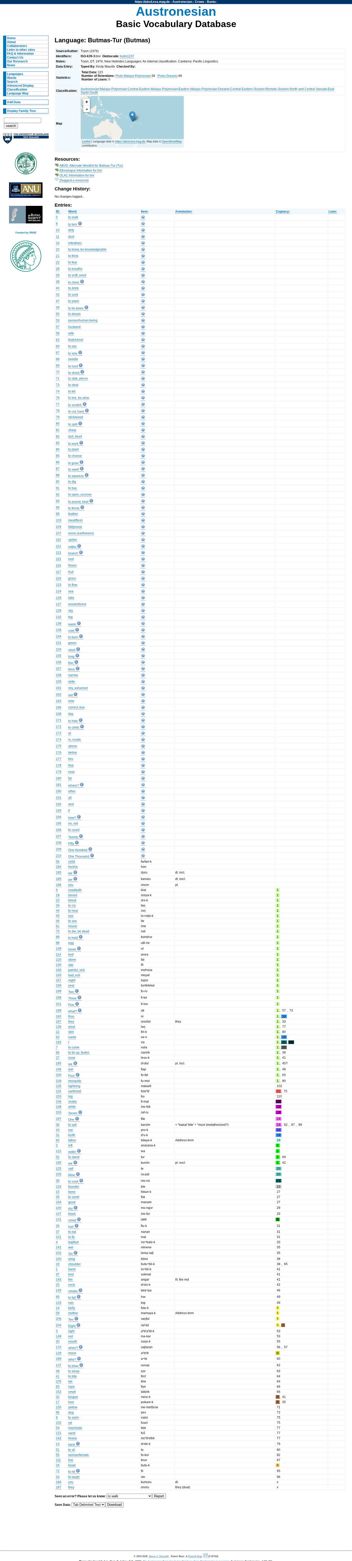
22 (58, 262)
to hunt (73, 366)
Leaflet (86, 141)
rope (71, 1386)
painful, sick (76, 970)
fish (70, 1460)
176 (58, 752)
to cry (72, 905)
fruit (70, 572)
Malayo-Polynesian (113, 89)
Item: (144, 211)
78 (58, 411)
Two (71, 992)
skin (71, 1032)
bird (71, 1274)
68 (58, 359)
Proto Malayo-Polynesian (133, 76)
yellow (72, 1407)
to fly (71, 1237)
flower (72, 565)
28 (58, 269)
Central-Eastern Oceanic (247, 89)
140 (58, 1208)
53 (58, 320)
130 (58, 965)
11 (57, 236)
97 (58, 1274)
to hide (73, 721)
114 (58, 954)
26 (58, 1226)
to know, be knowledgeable (87, 249)
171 (58, 720)
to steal (73, 385)
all (70, 797)
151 (58, 643)
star (70, 965)
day (70, 714)
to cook (73, 1181)
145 (58, 1290)
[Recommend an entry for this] (143, 218)
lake (71, 598)
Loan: (333, 211)
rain (71, 1303)
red (70, 1336)
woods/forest (77, 604)
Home (11, 38)
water (72, 1152)
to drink (73, 288)
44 (58, 910)
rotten (72, 547)
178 (58, 765)
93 (58, 501)
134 (58, 1186)
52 (58, 1157)
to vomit (73, 1197)
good (72, 1202)
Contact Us (15, 57)
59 (58, 1313)
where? (73, 785)
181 (58, 785)
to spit (72, 1125)
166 (58, 707)
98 (58, 943)
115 (58, 559)
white (72, 1107)
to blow (73, 1366)
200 (58, 1075)
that (70, 765)
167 (58, 980)
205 (58, 1174)
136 (58, 1027)
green (72, 643)
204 (58, 1325)
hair (71, 1226)
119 (58, 1091)
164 (58, 1202)
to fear (72, 262)
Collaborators (17, 46)
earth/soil (74, 1091)
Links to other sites (21, 50)
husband (74, 327)
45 (58, 916)
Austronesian (182, 2)
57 (58, 327)
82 (58, 436)
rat (70, 1423)
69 (58, 365)
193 (58, 810)
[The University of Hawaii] (26, 165)
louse (72, 949)
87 (58, 469)
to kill (72, 391)
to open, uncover (80, 494)
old (70, 695)
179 (58, 772)
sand (71, 1433)
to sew (72, 353)
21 (58, 256)
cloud (72, 1220)
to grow (73, 463)
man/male (75, 1428)
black (72, 1214)
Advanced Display (20, 85)
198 (58, 991)
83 (58, 443)
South (94, 92)
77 (58, 404)
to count (73, 830)
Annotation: (183, 211)
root (71, 559)
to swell (73, 469)
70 (58, 372)
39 (58, 1181)
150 (58, 1407)
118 (58, 578)
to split (72, 424)
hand (72, 1269)
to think (73, 256)
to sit (71, 1450)
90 (58, 481)
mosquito (74, 1081)
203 (58, 1112)
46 (58, 921)
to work (73, 444)
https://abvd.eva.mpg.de (152, 2)
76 (58, 398)
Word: (72, 211)
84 (58, 449)
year (71, 985)
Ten (70, 1319)
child (71, 861)
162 (58, 694)
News (11, 65)
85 (58, 456)
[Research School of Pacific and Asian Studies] (26, 191)
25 (58, 1285)
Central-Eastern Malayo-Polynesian (153, 89)
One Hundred (77, 850)
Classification (17, 89)
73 (58, 385)
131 (58, 1219)
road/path (75, 890)
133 (58, 1303)
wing (71, 1259)
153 (58, 1096)
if (69, 810)
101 (58, 1237)
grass (72, 578)
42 (58, 294)
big (70, 1096)
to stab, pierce (78, 378)
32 (58, 1397)
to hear (73, 910)
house (72, 926)
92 (58, 494)
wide (71, 681)
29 (58, 275)
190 (58, 791)
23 (58, 900)
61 (58, 926)
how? (72, 818)
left (70, 1145)
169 (58, 985)
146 (58, 1069)
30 (58, 1341)
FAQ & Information (20, 53)
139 (58, 630)
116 (58, 565)
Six (70, 1254)
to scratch (75, 405)
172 (58, 727)
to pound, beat (78, 502)
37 (58, 1232)
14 (58, 1308)
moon (72, 1353)
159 (58, 681)
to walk (73, 217)
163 (58, 701)
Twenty (73, 837)
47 (58, 301)
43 (58, 1130)
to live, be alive (78, 398)
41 (58, 1376)
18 (58, 895)
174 (58, 739)
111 (58, 1460)
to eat (72, 1232)
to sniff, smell (77, 275)
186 (58, 885)
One (71, 1119)
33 (58, 1477)
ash (70, 1069)
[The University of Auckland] (26, 140)
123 (58, 585)
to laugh (74, 1477)
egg (71, 943)
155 (58, 656)
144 (58, 636)
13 (58, 1444)
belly (71, 1308)
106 (58, 1101)
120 (58, 959)
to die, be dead (78, 931)
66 (58, 1052)
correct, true (76, 707)
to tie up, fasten (78, 1052)
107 (58, 533)
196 (58, 830)
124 (58, 591)
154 (58, 649)
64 (58, 346)
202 (58, 1253)
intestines (75, 243)
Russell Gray (195, 1556)
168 (58, 714)
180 (58, 778)
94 (58, 507)
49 (58, 307)
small (72, 1392)
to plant (73, 449)
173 (58, 733)
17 (58, 1402)
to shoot (73, 373)
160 (58, 970)
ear (70, 1130)
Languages (15, 74)
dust (71, 236)
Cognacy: (283, 211)
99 (58, 514)
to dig (72, 481)
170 (58, 1347)
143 (58, 1279)
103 (58, 520)
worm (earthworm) (81, 533)
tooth (71, 1135)
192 (58, 804)
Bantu (211, 2)
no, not (73, 823)
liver (71, 1402)
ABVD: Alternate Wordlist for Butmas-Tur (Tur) (91, 165)
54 (58, 1428)
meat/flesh (75, 520)
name (72, 1037)
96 (58, 1412)
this (70, 759)
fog (70, 617)
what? (72, 1011)
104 (58, 527)
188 (58, 1010)
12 (58, 1032)
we (70, 873)
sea (70, 591)
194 (58, 817)
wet (70, 1247)
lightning (74, 1086)
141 (58, 1247)
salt (70, 1168)
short (71, 650)
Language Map (17, 93)
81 (58, 430)
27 (58, 1057)
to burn (73, 637)
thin (70, 663)
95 (58, 1297)
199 (58, 997)
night (71, 980)
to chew (73, 282)
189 (58, 1359)
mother (73, 1313)
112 (58, 546)
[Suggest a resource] (74, 180)
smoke (73, 1291)
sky (70, 610)
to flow (72, 585)
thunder (73, 1186)
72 (58, 1471)
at (69, 733)
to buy (72, 488)
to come (73, 1047)
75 (58, 931)
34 (58, 905)
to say (72, 346)
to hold (73, 938)
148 (58, 1107)
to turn (72, 224)
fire (70, 1279)
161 (58, 688)
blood (72, 900)
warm (72, 624)
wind (71, 1027)
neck (71, 1285)
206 (58, 1319)
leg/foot (73, 1242)
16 (58, 243)
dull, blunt (75, 436)
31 (58, 1135)
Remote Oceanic (277, 89)
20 (58, 249)
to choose (75, 456)
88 (58, 475)
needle (73, 359)
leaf (70, 954)
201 (58, 1004)
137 (58, 1365)
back (71, 1444)
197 (58, 1119)
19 (58, 1264)
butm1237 (127, 56)
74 (58, 391)
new (71, 701)
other (72, 791)
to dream (74, 314)
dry (70, 1208)
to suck (73, 294)
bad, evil (74, 975)
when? (73, 1348)
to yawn (73, 301)
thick (71, 669)
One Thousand (78, 856)
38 (58, 282)
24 (58, 1465)
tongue (73, 1397)
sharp (72, 430)
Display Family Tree (21, 111)
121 (58, 1433)
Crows (199, 2)
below (72, 752)
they (71, 1021)
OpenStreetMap (172, 141)
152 (58, 1392)
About (11, 42)
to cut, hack (76, 411)
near (71, 772)
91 (58, 488)
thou (71, 1016)
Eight (72, 1326)
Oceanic (224, 89)
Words (11, 78)
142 (58, 1438)
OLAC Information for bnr (77, 175)
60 (58, 1140)
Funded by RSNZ (25, 232)
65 (58, 1386)
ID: (58, 211)
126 (58, 598)
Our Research (17, 61)
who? (72, 1359)
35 (58, 1197)
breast (72, 895)
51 (58, 1450)
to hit (71, 1472)
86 (58, 462)
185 (58, 872)
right (71, 1331)
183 (58, 1016)
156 (58, 662)
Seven (72, 1113)
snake (72, 1101)
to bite (72, 1376)
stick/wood (75, 417)
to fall (72, 1297)
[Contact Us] (205, 1556)
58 (58, 333)
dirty (71, 230)
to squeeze (76, 476)
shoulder (74, 1264)
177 (58, 759)
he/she (73, 867)
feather (73, 514)
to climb (73, 727)
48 (58, 1371)
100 (58, 1259)
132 (58, 617)
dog (71, 1412)
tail (70, 1381)
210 (58, 856)
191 (58, 797)
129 (58, 1353)
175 (58, 746)
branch (73, 553)
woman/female (78, 1455)
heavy (72, 1438)
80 (58, 423)
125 (58, 1168)
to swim (73, 1417)
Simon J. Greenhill (159, 1556)
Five (71, 1005)
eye (70, 916)
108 (58, 948)
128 (58, 610)
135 (58, 1086)
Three (72, 998)
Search (12, 82)
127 (58, 604)
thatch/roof (75, 340)
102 (58, 1423)
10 (58, 230)
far (70, 778)
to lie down (75, 308)
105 (58, 1381)
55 (58, 1455)
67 (58, 352)
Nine (71, 1175)
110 (58, 539)
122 (58, 1151)
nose (71, 1057)
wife (71, 333)
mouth (72, 1341)
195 (58, 823)
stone (72, 959)
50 (58, 314)
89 (58, 937)
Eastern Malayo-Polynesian (198, 89)
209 (58, 849)
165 (58, 975)
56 (58, 861)
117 (58, 572)
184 (58, 867)
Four (71, 1076)
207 (58, 836)
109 (58, 1081)
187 (58, 1021)
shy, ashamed (78, 688)
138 (58, 623)
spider (72, 539)
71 (58, 378)
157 (58, 668)
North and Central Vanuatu (308, 89)
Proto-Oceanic (167, 76)
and (71, 804)
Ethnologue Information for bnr (81, 170)
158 (58, 675)
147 (58, 1214)
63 (58, 1037)
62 (58, 340)
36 (58, 1125)
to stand (73, 1157)
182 (58, 1042)
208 (58, 843)
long (71, 656)
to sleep (73, 1371)
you (70, 885)
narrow (73, 675)
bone (72, 1192)
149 (58, 1336)
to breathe (75, 269)
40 (58, 288)
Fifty (71, 843)
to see (72, 921)
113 (58, 552)
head (72, 1465)
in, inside (74, 739)
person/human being (82, 320)
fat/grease (75, 527)
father (72, 1140)
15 (58, 1192)
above (72, 746)
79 (58, 417)
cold (71, 631)
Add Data (14, 102)
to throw (73, 508)
